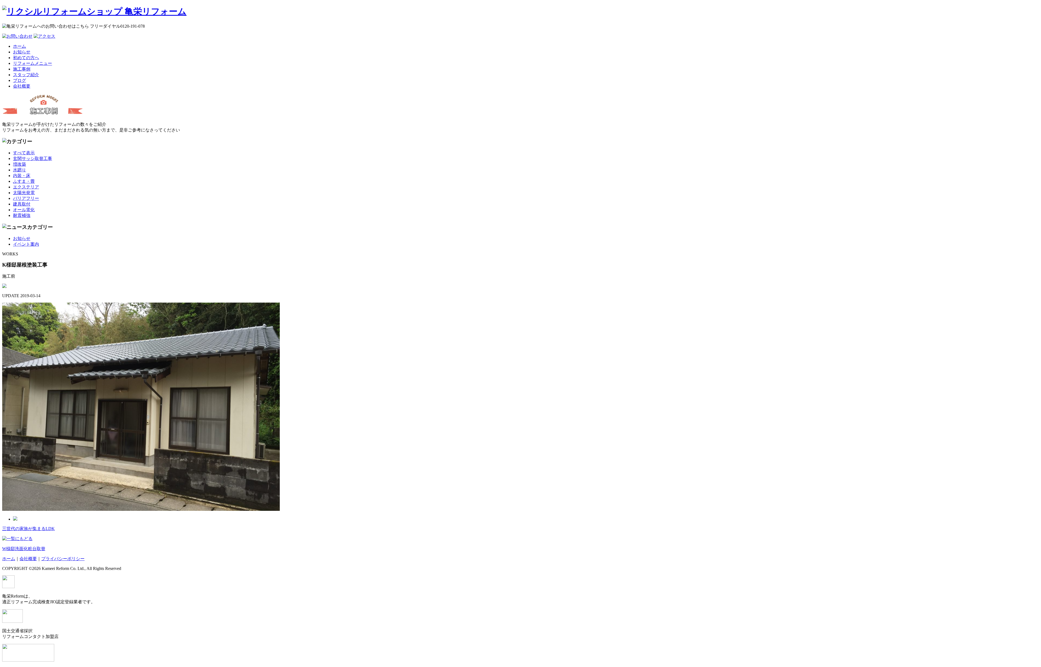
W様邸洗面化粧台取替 (23, 548)
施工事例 (21, 69)
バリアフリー (26, 198)
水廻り (19, 170)
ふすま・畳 (24, 181)
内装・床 (21, 175)
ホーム (19, 46)
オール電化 (24, 209)
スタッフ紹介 (26, 74)
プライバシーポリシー (63, 558)
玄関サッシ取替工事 (32, 158)
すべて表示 (24, 152)
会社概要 (21, 86)
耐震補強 (21, 215)
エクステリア (26, 187)
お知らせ (21, 52)
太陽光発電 (24, 192)
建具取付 (21, 204)
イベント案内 (26, 244)
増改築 (19, 164)
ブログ (19, 80)
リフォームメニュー (32, 63)
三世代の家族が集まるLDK (28, 528)
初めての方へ (26, 57)
